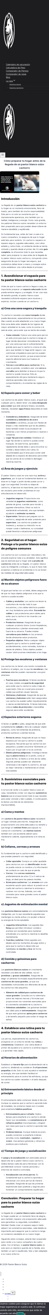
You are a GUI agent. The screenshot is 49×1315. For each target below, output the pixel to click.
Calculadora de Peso (15, 68)
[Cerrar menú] (0, 1274)
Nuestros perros (15, 84)
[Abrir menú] (2, 155)
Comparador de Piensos (17, 71)
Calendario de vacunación (18, 64)
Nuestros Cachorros (16, 88)
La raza (7, 1293)
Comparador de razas (16, 74)
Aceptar (20, 1313)
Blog (8, 77)
